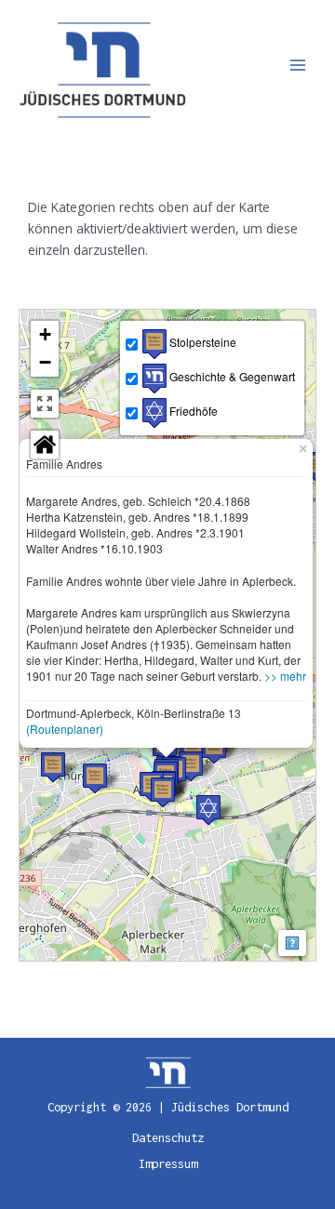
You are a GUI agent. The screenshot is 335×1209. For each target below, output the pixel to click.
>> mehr (285, 676)
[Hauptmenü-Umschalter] (298, 65)
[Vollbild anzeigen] (45, 404)
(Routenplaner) (64, 729)
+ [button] (45, 334)
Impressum (168, 1164)
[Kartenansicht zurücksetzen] (45, 444)
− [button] (45, 362)
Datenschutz (168, 1138)
